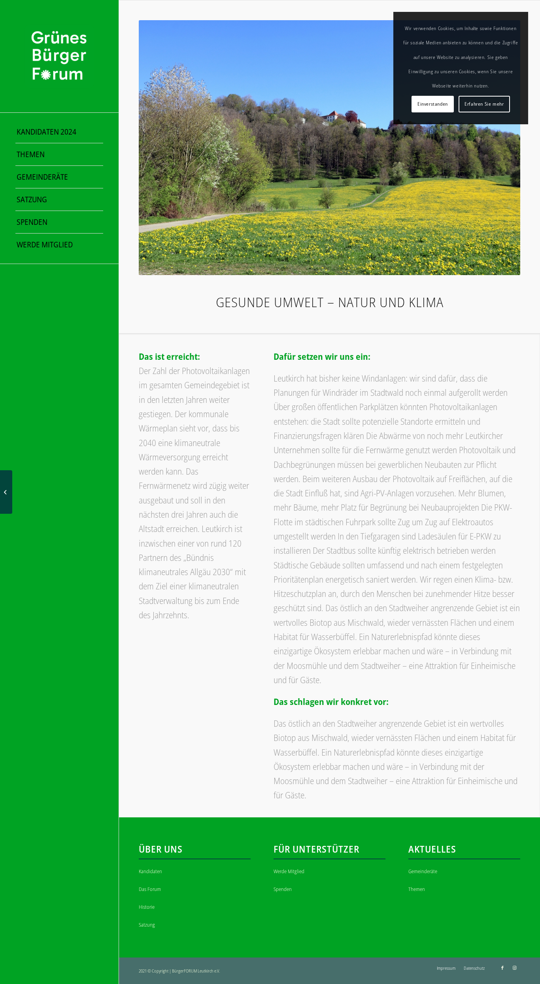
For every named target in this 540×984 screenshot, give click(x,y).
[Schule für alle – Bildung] (6, 492)
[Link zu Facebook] (502, 968)
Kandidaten (150, 871)
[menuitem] (59, 132)
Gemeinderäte (422, 871)
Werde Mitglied (289, 871)
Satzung (147, 924)
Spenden (283, 889)
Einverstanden (432, 104)
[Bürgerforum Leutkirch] (59, 56)
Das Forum (150, 889)
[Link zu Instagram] (514, 968)
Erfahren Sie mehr (484, 104)
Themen (416, 889)
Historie (147, 906)
